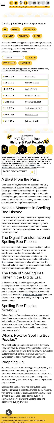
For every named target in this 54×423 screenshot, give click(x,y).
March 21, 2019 (31, 115)
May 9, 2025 (30, 77)
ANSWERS (29, 29)
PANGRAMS (9, 63)
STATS (37, 36)
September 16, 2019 (33, 108)
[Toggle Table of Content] (31, 172)
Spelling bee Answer (32, 295)
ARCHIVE (23, 36)
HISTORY (8, 36)
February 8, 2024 (32, 83)
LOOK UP (31, 58)
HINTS (15, 29)
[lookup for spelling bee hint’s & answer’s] (5, 29)
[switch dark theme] (9, 412)
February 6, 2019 (32, 121)
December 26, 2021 (33, 96)
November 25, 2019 (33, 102)
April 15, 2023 (31, 89)
